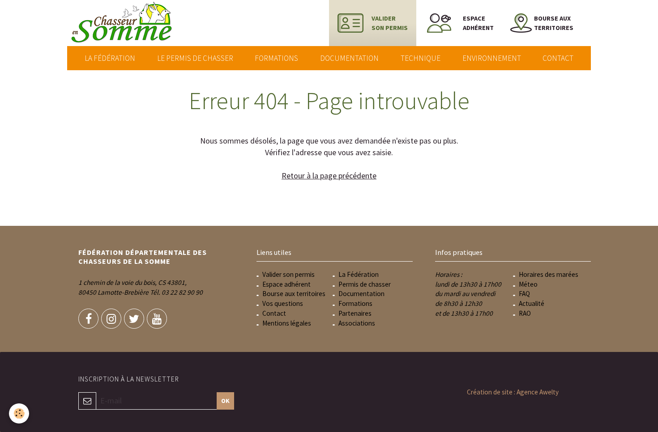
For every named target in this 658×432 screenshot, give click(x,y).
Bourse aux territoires (293, 293)
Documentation (349, 58)
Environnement (491, 58)
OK (225, 401)
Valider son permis (288, 274)
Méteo (528, 284)
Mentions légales (286, 323)
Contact (558, 58)
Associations (356, 323)
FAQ (524, 293)
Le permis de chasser (195, 58)
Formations (276, 58)
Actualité (531, 303)
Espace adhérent (286, 284)
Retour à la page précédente (329, 175)
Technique (420, 58)
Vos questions (282, 303)
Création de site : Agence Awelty (513, 392)
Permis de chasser (364, 284)
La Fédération (110, 58)
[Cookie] (19, 413)
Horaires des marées (548, 274)
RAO (525, 313)
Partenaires (355, 313)
